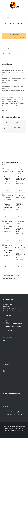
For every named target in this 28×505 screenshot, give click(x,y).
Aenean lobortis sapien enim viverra (12, 363)
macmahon (20, 430)
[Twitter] (9, 53)
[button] (14, 45)
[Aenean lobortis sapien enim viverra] (14, 350)
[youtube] (13, 315)
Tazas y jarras (15, 275)
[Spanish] (20, 5)
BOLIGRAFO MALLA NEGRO (13, 326)
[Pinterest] (15, 53)
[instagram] (10, 315)
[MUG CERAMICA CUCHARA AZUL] (20, 222)
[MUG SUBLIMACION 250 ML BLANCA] (20, 247)
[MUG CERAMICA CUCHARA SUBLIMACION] (7, 197)
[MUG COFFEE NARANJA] (7, 246)
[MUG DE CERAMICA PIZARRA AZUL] (20, 197)
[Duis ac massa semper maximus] (14, 381)
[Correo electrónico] (21, 53)
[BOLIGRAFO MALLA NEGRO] (14, 323)
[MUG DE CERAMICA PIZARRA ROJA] (7, 171)
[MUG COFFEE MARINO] (7, 222)
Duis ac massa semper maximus (11, 393)
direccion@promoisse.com (14, 310)
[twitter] (7, 315)
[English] (22, 5)
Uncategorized (6, 364)
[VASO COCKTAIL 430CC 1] (14, 18)
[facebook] (4, 315)
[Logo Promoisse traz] (14, 1)
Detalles (8, 190)
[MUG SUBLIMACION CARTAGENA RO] (20, 171)
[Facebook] (3, 53)
